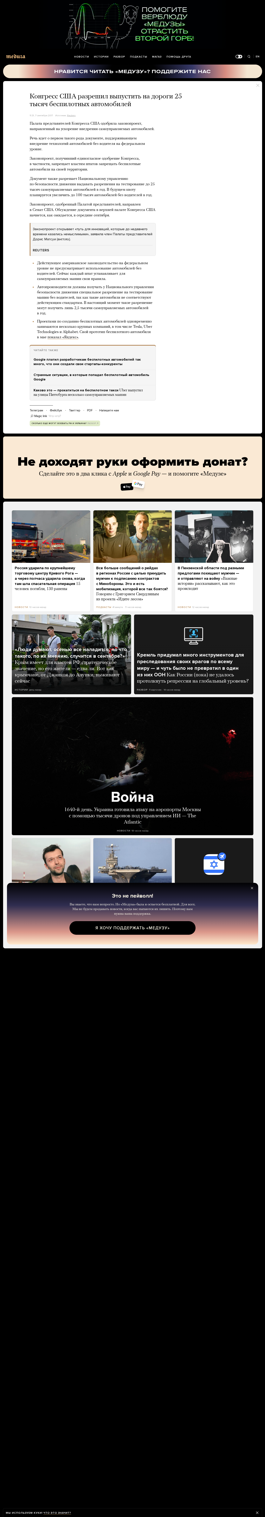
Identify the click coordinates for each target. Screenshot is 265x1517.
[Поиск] (249, 56)
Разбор (119, 56)
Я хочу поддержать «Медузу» (132, 927)
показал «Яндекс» (63, 337)
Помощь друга (178, 56)
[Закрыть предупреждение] (257, 1512)
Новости (81, 56)
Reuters (71, 115)
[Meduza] (15, 56)
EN (258, 56)
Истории (101, 56)
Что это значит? (57, 1512)
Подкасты (138, 56)
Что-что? (55, 416)
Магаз (157, 56)
